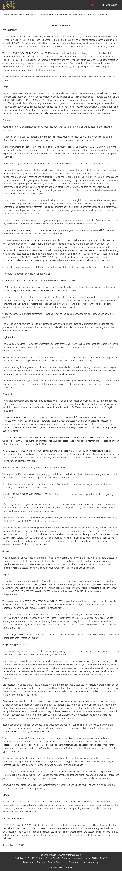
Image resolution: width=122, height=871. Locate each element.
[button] (94, 5)
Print (4, 11)
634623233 (77, 858)
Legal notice (29, 862)
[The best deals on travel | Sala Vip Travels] (8, 5)
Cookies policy (91, 862)
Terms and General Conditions (52, 862)
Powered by (61, 867)
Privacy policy (75, 862)
